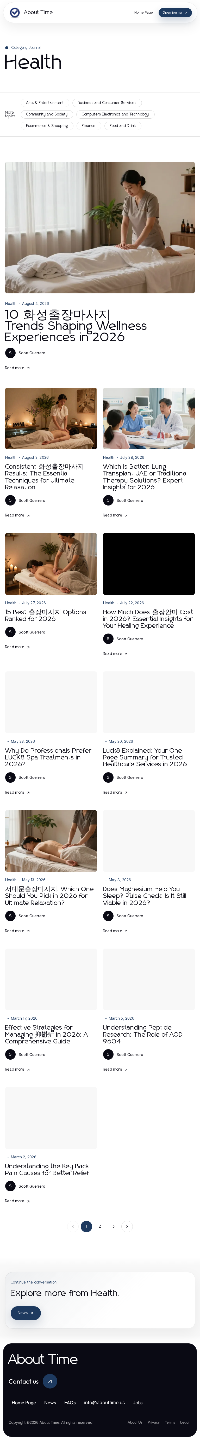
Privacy (154, 1422)
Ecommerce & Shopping (47, 126)
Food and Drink (123, 126)
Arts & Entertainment (45, 103)
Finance (89, 126)
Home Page (24, 1403)
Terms (170, 1422)
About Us (135, 1422)
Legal (184, 1422)
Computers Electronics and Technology (115, 114)
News (23, 1313)
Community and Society (47, 114)
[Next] (127, 1226)
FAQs (70, 1403)
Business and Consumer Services (107, 103)
